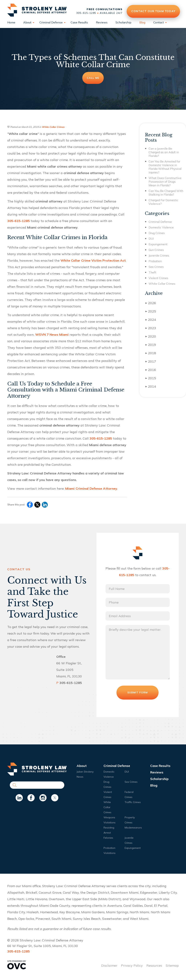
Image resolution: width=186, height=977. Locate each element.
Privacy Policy (132, 965)
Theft (152, 272)
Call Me (93, 78)
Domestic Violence (161, 227)
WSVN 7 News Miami (52, 334)
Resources (154, 965)
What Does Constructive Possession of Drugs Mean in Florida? (165, 181)
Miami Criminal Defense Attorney (91, 488)
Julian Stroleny (85, 771)
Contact (158, 22)
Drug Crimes (157, 233)
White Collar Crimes (53, 126)
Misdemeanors (133, 827)
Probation (155, 261)
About (27, 22)
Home (11, 22)
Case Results (79, 22)
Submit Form (137, 692)
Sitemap (172, 965)
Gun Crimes (156, 250)
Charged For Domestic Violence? (163, 202)
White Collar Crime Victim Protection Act (93, 260)
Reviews (102, 22)
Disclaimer (109, 965)
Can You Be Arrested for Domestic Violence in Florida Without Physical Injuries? (165, 167)
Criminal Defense (51, 22)
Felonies (108, 837)
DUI (151, 238)
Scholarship (123, 22)
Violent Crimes (158, 278)
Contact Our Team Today (153, 11)
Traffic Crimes (133, 802)
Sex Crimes (156, 267)
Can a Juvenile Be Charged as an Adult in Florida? (164, 152)
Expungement (158, 244)
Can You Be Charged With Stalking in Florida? (166, 192)
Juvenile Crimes (159, 255)
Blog (142, 22)
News (80, 776)
